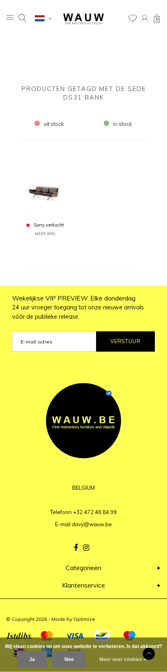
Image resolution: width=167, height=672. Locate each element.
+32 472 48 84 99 (95, 512)
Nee (69, 659)
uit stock (54, 124)
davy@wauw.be (92, 524)
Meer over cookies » (122, 659)
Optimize (84, 619)
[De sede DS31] (45, 184)
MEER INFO (45, 233)
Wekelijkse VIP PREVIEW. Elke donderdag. (78, 307)
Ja (32, 659)
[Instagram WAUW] (86, 547)
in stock (122, 124)
